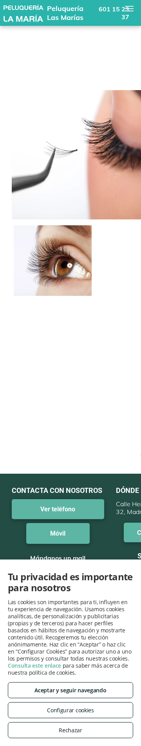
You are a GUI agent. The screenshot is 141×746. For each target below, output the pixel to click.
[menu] (129, 8)
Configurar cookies (70, 710)
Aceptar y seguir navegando (70, 690)
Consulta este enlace (34, 665)
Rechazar (70, 730)
